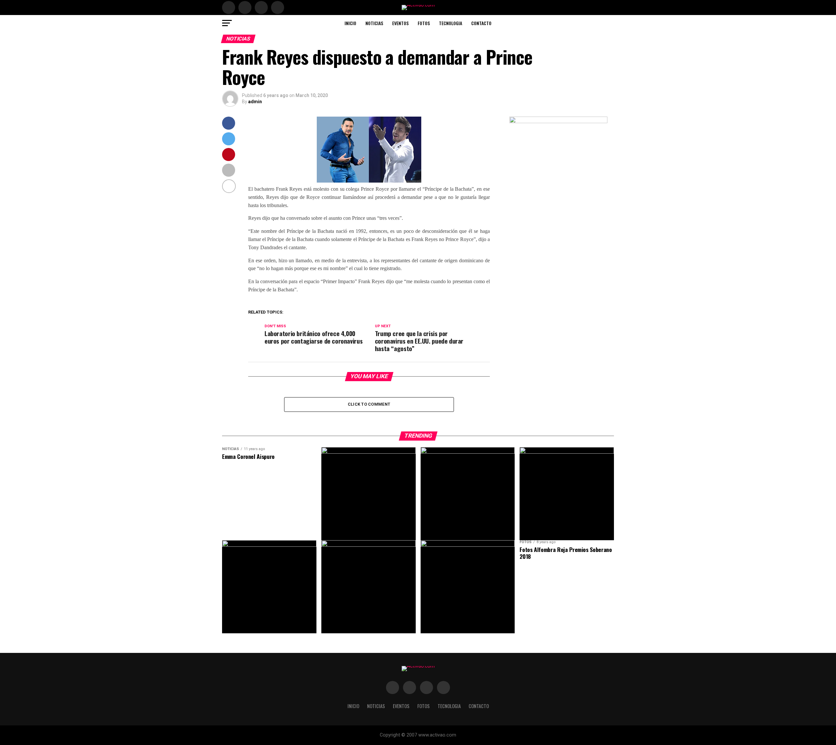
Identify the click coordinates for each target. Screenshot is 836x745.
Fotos (424, 23)
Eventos (400, 23)
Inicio (350, 23)
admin (255, 101)
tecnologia (450, 23)
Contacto (481, 23)
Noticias (374, 23)
